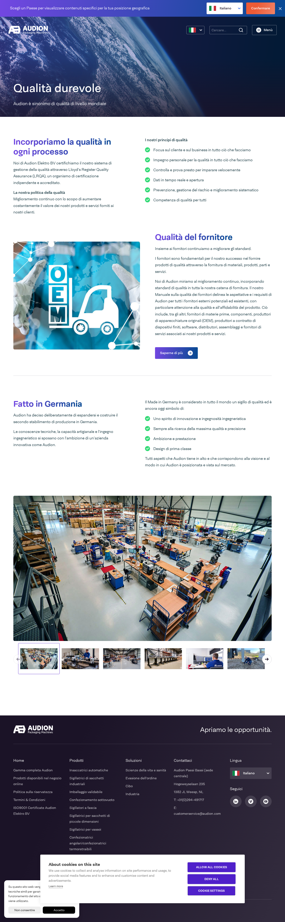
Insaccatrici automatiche (88, 770)
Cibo (129, 786)
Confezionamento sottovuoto (91, 800)
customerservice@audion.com (197, 813)
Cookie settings (211, 891)
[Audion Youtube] (266, 801)
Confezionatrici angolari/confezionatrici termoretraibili (87, 843)
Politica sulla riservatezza (33, 792)
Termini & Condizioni (29, 800)
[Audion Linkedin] (236, 801)
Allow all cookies (211, 867)
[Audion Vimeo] (251, 801)
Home (18, 760)
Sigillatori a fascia (83, 808)
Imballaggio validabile (85, 792)
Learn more (56, 886)
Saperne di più (171, 353)
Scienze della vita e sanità (146, 770)
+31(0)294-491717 (190, 800)
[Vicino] (280, 8)
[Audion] (28, 30)
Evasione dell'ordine (141, 778)
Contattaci (183, 760)
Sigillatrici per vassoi (85, 829)
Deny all (211, 879)
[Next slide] (267, 659)
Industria (132, 794)
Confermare (260, 8)
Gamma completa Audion (33, 770)
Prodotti (76, 760)
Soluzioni (134, 760)
